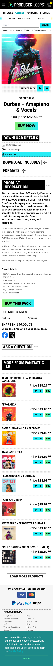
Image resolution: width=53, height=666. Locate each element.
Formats (32, 12)
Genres (19, 12)
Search (46, 25)
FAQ (5, 624)
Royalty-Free (10, 154)
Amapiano (32, 318)
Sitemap (29, 630)
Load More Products (26, 576)
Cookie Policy (16, 651)
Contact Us (8, 621)
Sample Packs (9, 616)
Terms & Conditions (12, 627)
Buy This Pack (18, 303)
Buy (48, 391)
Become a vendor (11, 618)
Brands (45, 12)
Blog (28, 616)
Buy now (26, 125)
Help (28, 624)
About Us (30, 618)
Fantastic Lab (26, 98)
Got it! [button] (26, 658)
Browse (8, 12)
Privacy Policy (32, 627)
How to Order (32, 621)
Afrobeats (6, 318)
